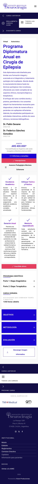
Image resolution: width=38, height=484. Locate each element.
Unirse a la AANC (8, 469)
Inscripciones (20, 160)
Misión (4, 442)
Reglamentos (7, 448)
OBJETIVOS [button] (8, 314)
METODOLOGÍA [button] (10, 327)
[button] (35, 6)
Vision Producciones (23, 479)
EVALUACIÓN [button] (9, 340)
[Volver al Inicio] (15, 6)
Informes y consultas (20, 156)
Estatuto (5, 445)
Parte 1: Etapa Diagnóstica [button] (14, 281)
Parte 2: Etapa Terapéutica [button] (14, 286)
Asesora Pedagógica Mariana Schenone (20, 167)
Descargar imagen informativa (20, 352)
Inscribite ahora (20, 266)
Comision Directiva (9, 451)
